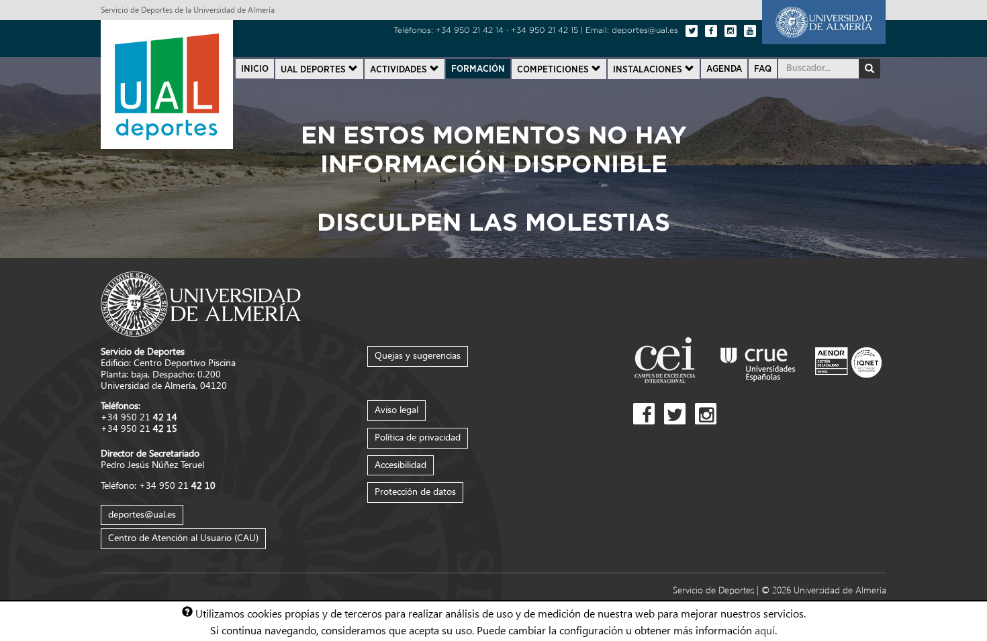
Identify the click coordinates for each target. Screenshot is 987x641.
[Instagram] (730, 31)
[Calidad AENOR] (848, 361)
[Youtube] (750, 31)
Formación (478, 69)
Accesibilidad (400, 464)
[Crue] (758, 361)
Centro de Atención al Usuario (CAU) (183, 537)
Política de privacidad (418, 436)
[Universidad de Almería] (824, 20)
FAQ (762, 69)
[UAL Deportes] (166, 82)
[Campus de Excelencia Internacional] (667, 361)
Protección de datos (415, 491)
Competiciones (554, 69)
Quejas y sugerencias (418, 355)
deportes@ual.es (142, 514)
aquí (765, 629)
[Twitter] (692, 31)
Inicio (255, 69)
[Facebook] (711, 31)
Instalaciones (649, 69)
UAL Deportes (314, 69)
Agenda (724, 69)
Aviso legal (396, 409)
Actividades (400, 69)
